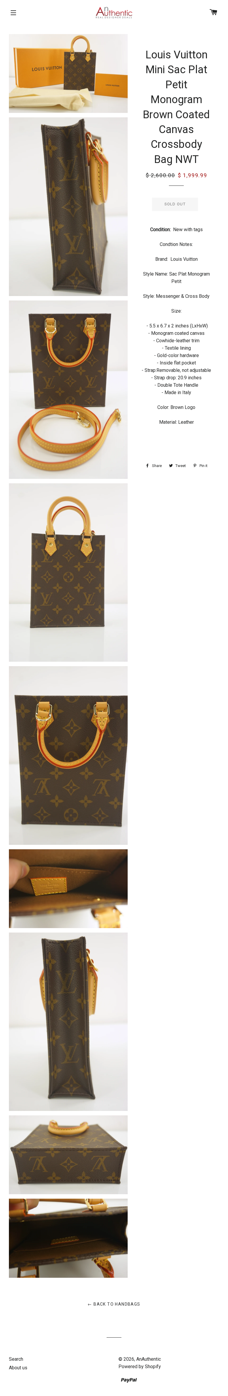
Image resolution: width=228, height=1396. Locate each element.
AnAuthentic (148, 1359)
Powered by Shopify (139, 1366)
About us (18, 1368)
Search (16, 1359)
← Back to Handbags (114, 1304)
